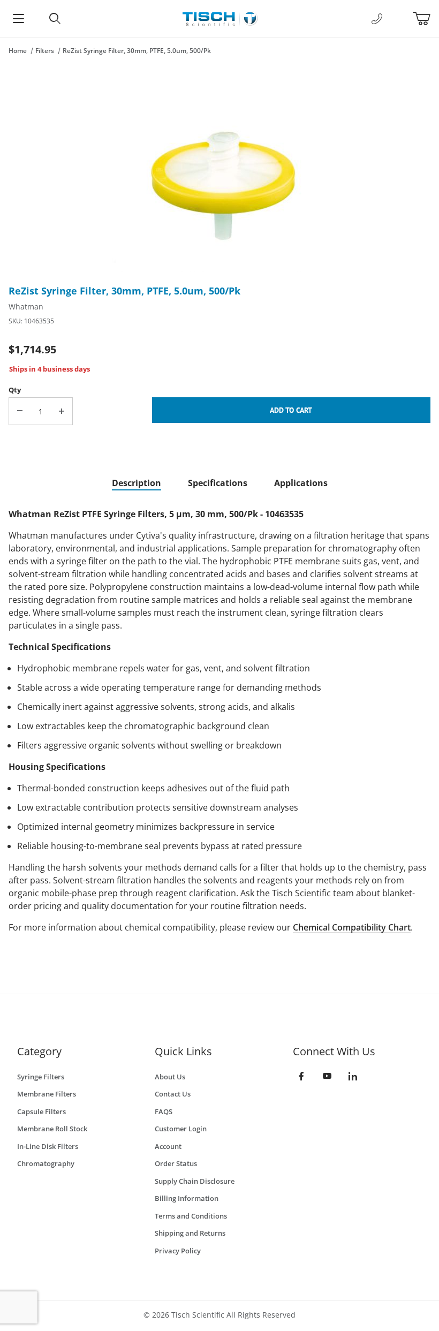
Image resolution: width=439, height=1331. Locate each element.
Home (18, 50)
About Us (170, 1077)
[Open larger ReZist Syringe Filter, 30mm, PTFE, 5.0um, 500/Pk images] (219, 173)
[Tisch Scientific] (219, 17)
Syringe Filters (40, 1077)
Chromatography (45, 1163)
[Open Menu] (18, 18)
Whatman (26, 306)
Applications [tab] (301, 483)
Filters (44, 50)
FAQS (163, 1111)
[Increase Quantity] (61, 411)
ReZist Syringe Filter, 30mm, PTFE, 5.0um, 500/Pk (137, 50)
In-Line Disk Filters (47, 1146)
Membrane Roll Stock (52, 1128)
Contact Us (173, 1094)
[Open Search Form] (54, 18)
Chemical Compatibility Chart (352, 927)
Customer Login (181, 1128)
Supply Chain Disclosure (194, 1181)
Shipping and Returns (190, 1233)
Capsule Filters (41, 1111)
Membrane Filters (46, 1094)
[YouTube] (327, 1076)
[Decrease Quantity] (20, 411)
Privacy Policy (178, 1251)
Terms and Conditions (191, 1216)
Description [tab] (136, 483)
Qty (15, 390)
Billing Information (186, 1198)
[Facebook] (301, 1076)
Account (168, 1146)
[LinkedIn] (352, 1076)
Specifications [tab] (217, 483)
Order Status (176, 1163)
